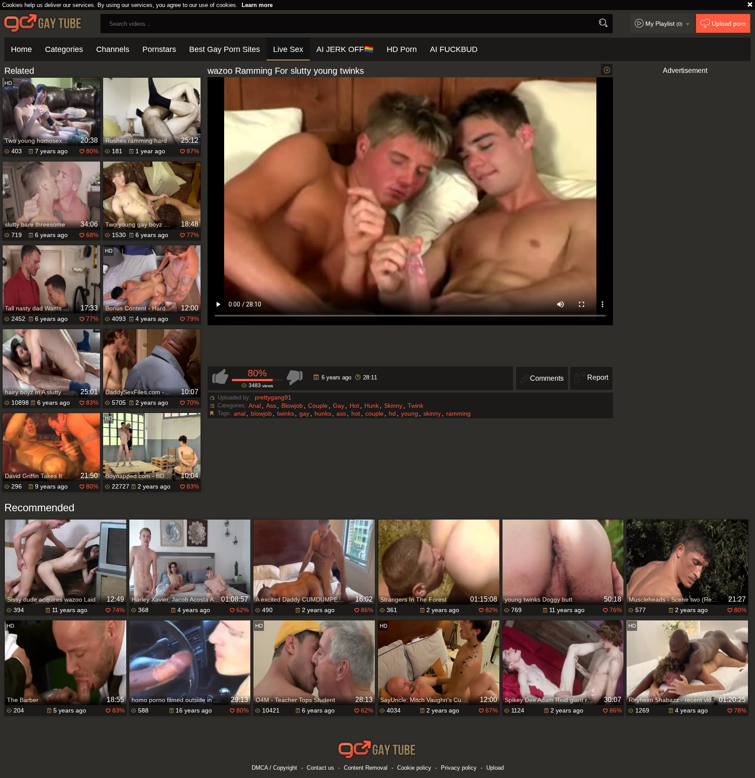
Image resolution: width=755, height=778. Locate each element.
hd (392, 413)
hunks (323, 413)
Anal (255, 405)
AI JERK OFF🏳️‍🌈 (345, 49)
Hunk (371, 405)
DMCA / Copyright (274, 768)
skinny (432, 413)
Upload (495, 768)
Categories (64, 49)
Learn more (257, 5)
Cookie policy (414, 768)
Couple (318, 405)
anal (240, 413)
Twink (415, 405)
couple (374, 413)
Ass (271, 405)
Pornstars (159, 49)
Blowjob (292, 405)
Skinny (393, 405)
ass (341, 413)
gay (304, 413)
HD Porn (402, 49)
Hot (354, 405)
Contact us (320, 768)
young (409, 413)
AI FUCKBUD (454, 49)
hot (355, 413)
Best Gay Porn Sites (224, 49)
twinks (285, 413)
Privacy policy (459, 768)
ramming (458, 413)
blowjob (261, 413)
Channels (112, 49)
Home (21, 49)
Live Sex (288, 49)
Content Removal (366, 768)
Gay (338, 405)
